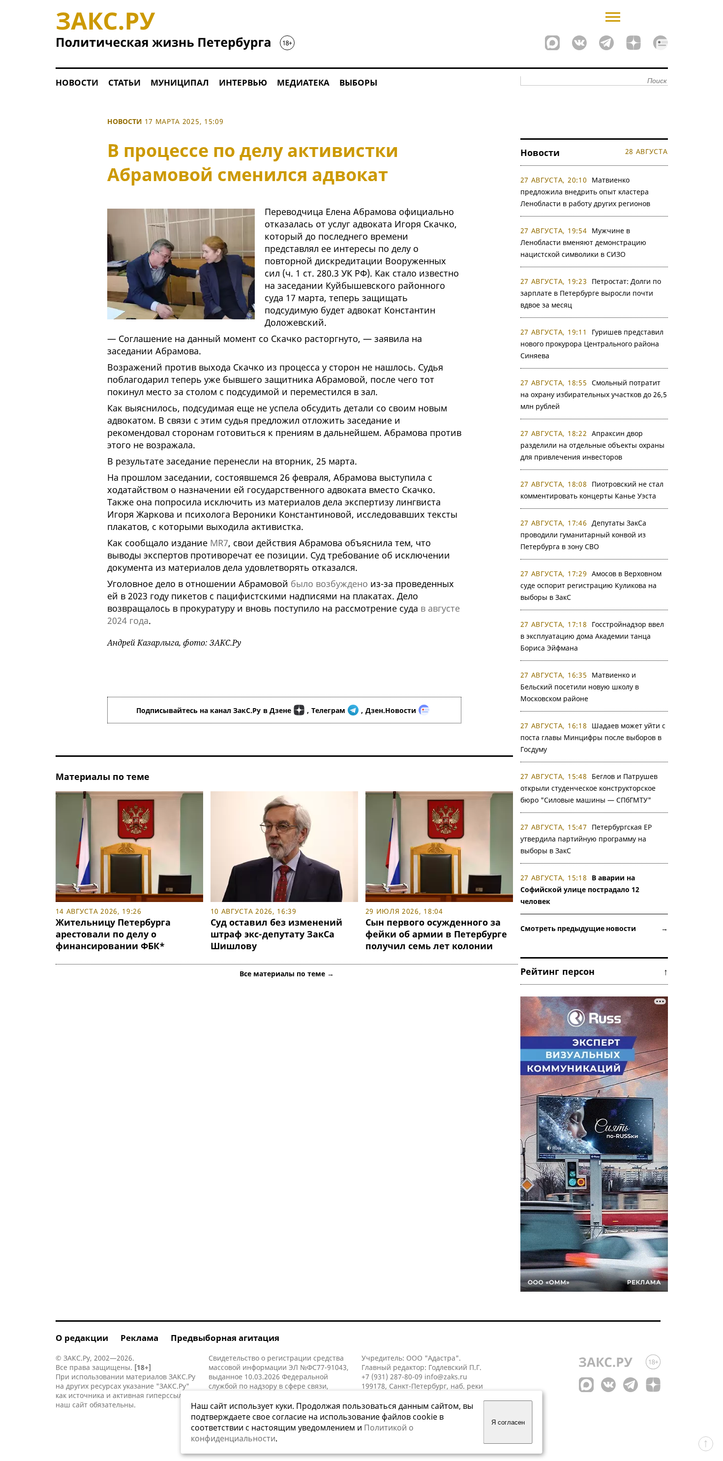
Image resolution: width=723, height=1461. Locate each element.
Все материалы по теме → (287, 973)
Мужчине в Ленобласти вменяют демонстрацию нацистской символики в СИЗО (583, 242)
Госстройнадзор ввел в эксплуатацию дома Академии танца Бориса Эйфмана (592, 636)
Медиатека (303, 82)
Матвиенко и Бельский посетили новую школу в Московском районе (579, 686)
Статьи (124, 82)
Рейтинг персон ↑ (594, 971)
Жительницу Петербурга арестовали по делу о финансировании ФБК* (113, 934)
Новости (77, 82)
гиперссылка (168, 1395)
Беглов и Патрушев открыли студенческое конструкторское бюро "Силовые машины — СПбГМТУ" (589, 788)
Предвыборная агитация (225, 1337)
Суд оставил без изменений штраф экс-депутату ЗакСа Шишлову (276, 934)
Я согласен (508, 1422)
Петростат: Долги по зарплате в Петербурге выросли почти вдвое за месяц (591, 293)
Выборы (358, 82)
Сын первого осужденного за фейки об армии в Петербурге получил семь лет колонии (436, 934)
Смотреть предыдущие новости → (594, 928)
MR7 (219, 543)
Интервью (243, 82)
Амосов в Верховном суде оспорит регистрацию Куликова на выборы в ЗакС (591, 585)
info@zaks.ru (445, 1376)
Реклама (139, 1337)
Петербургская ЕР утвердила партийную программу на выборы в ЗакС (586, 838)
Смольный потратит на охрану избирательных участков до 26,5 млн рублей (593, 394)
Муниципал (180, 82)
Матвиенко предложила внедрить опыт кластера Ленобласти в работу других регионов (585, 191)
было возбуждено (329, 584)
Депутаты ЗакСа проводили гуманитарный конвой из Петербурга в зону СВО (583, 534)
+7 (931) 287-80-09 (392, 1376)
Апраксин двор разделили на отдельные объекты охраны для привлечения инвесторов (592, 445)
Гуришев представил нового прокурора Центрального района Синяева (592, 343)
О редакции (82, 1337)
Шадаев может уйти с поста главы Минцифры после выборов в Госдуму (593, 737)
